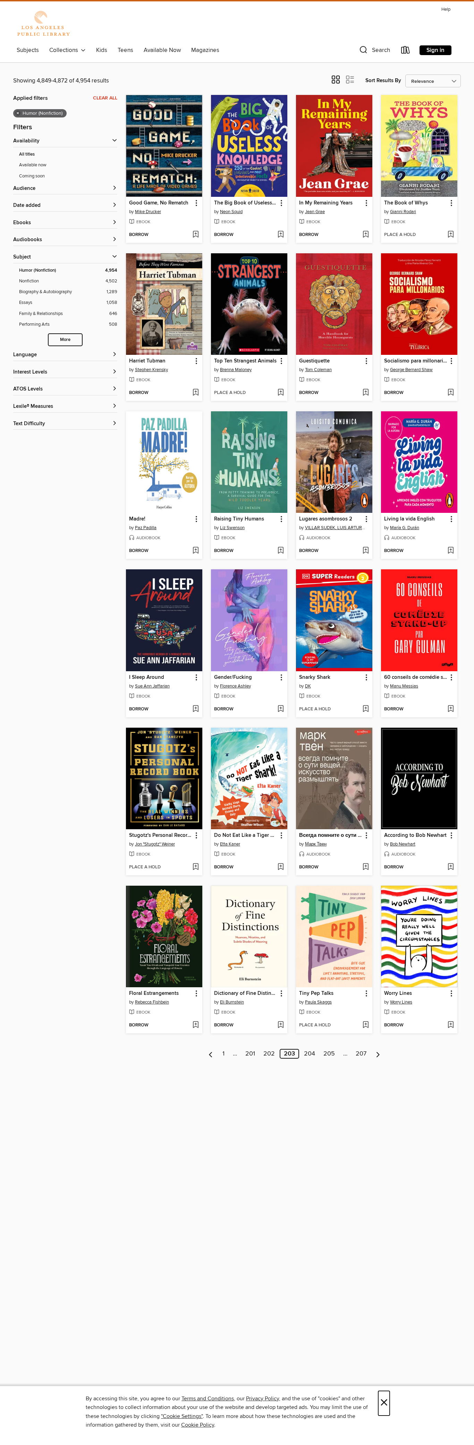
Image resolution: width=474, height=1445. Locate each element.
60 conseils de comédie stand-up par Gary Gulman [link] (416, 677)
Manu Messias (404, 686)
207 (361, 1054)
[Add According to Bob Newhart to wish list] (450, 867)
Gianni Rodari (403, 211)
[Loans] (405, 51)
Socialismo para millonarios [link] (416, 361)
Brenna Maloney (236, 370)
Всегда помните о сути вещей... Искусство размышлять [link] (331, 835)
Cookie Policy (197, 1424)
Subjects (28, 50)
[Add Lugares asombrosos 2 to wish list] (365, 550)
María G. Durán (404, 528)
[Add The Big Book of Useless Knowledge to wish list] (280, 234)
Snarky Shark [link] (314, 677)
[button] (374, 51)
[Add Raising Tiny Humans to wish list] (280, 550)
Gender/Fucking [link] (233, 677)
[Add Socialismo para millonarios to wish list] (450, 392)
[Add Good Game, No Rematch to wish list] (195, 234)
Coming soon (32, 176)
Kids (101, 50)
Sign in (435, 50)
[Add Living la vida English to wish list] (450, 550)
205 (329, 1054)
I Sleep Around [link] (146, 677)
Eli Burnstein (232, 1002)
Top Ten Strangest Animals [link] (245, 361)
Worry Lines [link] (398, 993)
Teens (125, 50)
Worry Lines (401, 1002)
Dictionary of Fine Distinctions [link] (246, 993)
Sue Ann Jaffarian (152, 686)
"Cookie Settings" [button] (182, 1416)
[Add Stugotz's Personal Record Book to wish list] (195, 867)
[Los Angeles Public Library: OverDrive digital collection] (43, 24)
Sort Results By (383, 80)
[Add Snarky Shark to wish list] (365, 709)
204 (309, 1054)
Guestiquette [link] (314, 361)
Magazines (205, 50)
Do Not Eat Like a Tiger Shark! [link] (246, 835)
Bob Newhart (402, 844)
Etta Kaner (230, 844)
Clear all (105, 98)
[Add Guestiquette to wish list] (365, 392)
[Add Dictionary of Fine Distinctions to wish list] (280, 1025)
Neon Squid (231, 211)
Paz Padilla (145, 528)
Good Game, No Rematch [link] (158, 203)
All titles (27, 154)
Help (445, 9)
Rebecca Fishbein (152, 1002)
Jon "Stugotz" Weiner (155, 844)
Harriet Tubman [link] (147, 361)
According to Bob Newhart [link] (415, 835)
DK (308, 686)
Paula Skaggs (318, 1002)
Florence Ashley (235, 686)
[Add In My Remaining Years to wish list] (365, 234)
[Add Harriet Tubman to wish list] (195, 392)
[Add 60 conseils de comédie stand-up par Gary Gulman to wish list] (450, 709)
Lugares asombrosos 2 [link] (325, 519)
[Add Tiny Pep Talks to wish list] (365, 1025)
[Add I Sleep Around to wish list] (195, 709)
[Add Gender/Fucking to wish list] (280, 709)
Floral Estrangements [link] (154, 993)
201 (250, 1054)
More (65, 340)
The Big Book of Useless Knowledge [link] (246, 203)
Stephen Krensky (151, 370)
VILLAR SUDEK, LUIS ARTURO (335, 528)
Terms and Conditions (207, 1398)
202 (269, 1054)
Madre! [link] (137, 519)
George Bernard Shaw (411, 370)
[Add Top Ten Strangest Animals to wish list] (280, 392)
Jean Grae (315, 211)
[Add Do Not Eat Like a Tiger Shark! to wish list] (280, 867)
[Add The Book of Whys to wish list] (450, 234)
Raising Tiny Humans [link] (239, 519)
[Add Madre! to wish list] (195, 550)
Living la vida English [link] (409, 519)
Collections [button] (65, 50)
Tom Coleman (318, 370)
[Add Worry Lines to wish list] (450, 1025)
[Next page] (378, 1054)
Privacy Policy (262, 1398)
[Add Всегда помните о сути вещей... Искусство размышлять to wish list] (365, 867)
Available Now (162, 50)
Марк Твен (316, 844)
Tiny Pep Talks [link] (316, 993)
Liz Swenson (232, 528)
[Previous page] (211, 1054)
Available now (32, 165)
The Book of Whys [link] (406, 203)
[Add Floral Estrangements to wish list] (195, 1025)
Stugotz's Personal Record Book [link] (161, 835)
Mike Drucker (148, 211)
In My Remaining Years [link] (326, 203)
